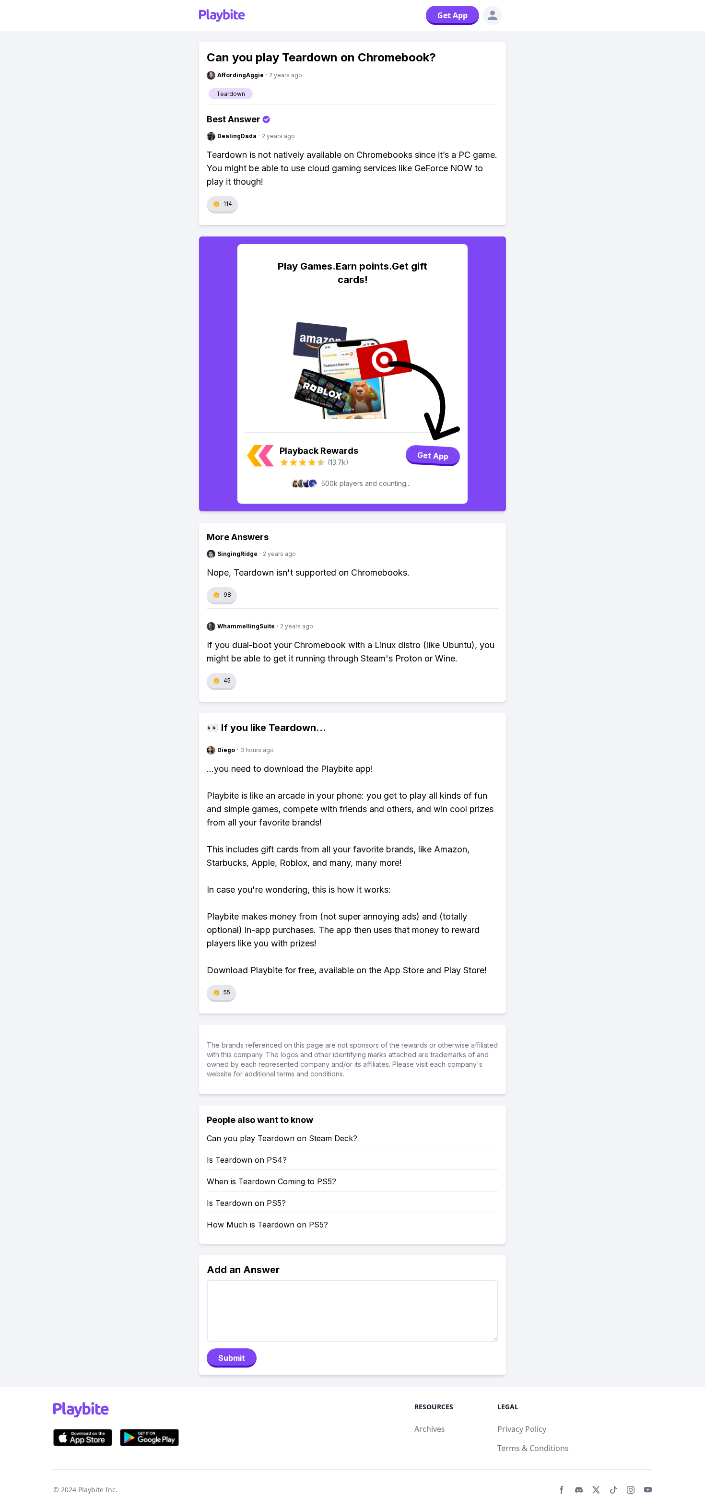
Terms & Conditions (533, 1448)
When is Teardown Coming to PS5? (271, 1181)
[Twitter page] (596, 1490)
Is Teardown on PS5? (246, 1203)
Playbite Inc (97, 1489)
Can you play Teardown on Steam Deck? (282, 1138)
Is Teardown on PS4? (247, 1160)
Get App (452, 15)
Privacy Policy (521, 1429)
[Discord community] (579, 1490)
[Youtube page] (648, 1490)
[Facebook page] (561, 1490)
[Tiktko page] (613, 1490)
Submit (231, 1358)
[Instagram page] (630, 1490)
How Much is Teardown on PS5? (267, 1224)
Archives (429, 1429)
